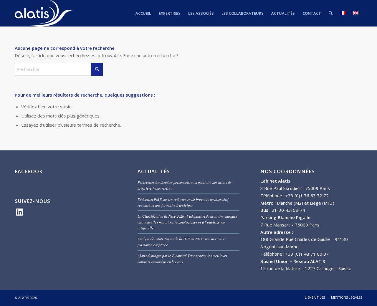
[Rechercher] (330, 13)
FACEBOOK (29, 171)
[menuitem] (143, 13)
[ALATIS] (44, 13)
